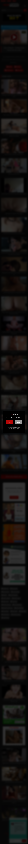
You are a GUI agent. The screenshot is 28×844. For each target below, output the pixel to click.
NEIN (18, 422)
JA (10, 422)
